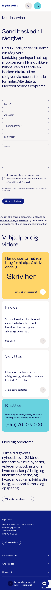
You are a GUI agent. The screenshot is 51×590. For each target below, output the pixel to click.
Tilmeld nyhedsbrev (15, 499)
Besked (7, 146)
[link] (10, 6)
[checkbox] (3, 178)
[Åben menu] (46, 6)
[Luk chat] (10, 583)
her (45, 224)
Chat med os (11, 542)
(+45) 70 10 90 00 (23, 424)
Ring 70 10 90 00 (9, 534)
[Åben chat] (44, 583)
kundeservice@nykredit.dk (14, 220)
